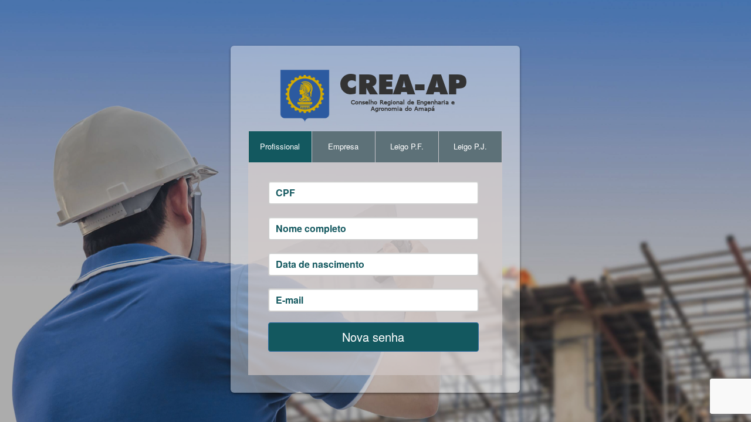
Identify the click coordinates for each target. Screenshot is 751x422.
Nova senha (373, 336)
